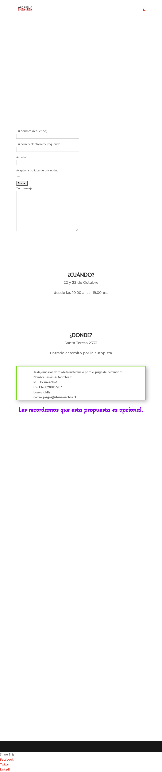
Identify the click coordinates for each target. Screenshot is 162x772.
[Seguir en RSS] (38, 672)
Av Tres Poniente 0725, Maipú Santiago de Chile (57, 696)
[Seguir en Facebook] (23, 672)
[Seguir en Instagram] (66, 672)
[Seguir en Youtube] (52, 672)
